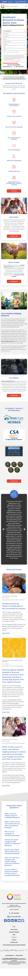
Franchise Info (14, 942)
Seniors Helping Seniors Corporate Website (14, 944)
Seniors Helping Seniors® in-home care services (13, 599)
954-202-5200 (22, 1)
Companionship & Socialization (14, 105)
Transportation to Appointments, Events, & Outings (14, 183)
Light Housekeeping (14, 150)
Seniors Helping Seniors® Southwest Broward (12, 666)
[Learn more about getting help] (14, 206)
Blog (14, 934)
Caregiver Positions (14, 932)
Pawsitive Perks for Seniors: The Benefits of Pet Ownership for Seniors (13, 606)
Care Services (14, 929)
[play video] (14, 366)
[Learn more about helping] (14, 251)
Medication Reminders (14, 160)
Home (6, 77)
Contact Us (14, 481)
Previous (4, 529)
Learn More (14, 236)
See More (14, 191)
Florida (17, 77)
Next (24, 529)
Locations (11, 77)
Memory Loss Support (14, 116)
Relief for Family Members (14, 127)
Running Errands (14, 171)
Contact (14, 939)
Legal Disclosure (9, 955)
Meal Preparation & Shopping (14, 138)
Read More (6, 633)
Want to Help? (14, 262)
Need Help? (14, 217)
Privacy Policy (19, 955)
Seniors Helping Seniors (13, 782)
